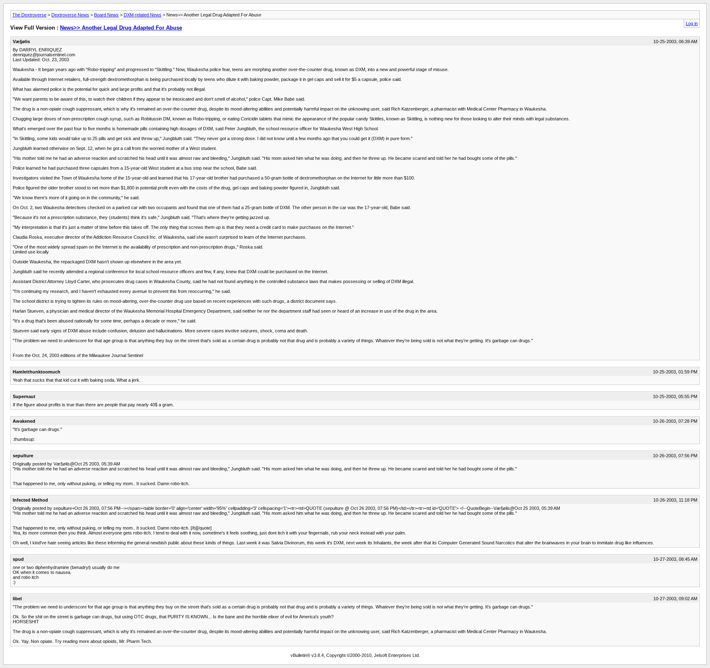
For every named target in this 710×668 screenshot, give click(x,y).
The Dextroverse (29, 14)
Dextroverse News (70, 14)
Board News (106, 14)
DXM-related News (142, 14)
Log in (692, 23)
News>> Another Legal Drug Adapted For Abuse (121, 28)
